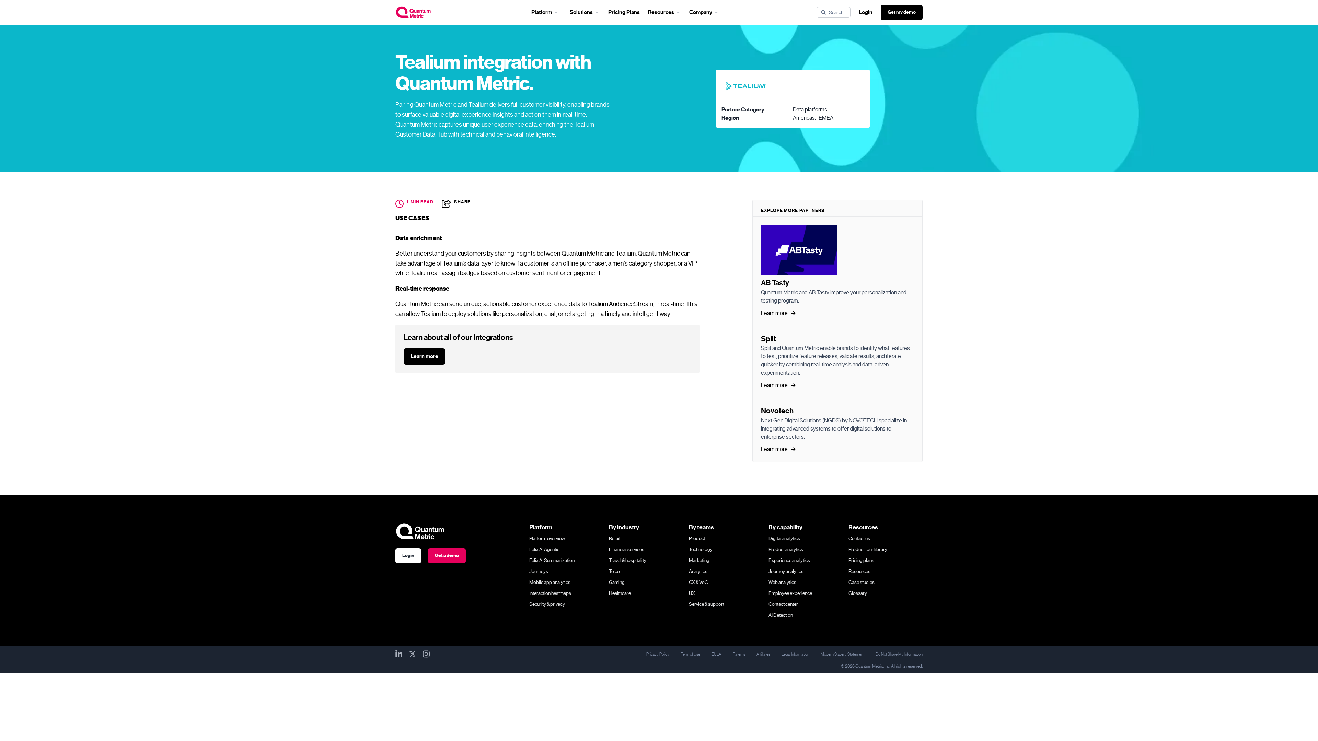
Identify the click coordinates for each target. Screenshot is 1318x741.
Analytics (698, 571)
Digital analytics (784, 538)
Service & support (706, 604)
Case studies (861, 582)
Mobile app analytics (549, 582)
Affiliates (763, 654)
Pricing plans (861, 560)
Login (865, 12)
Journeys (538, 571)
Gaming (617, 582)
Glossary (857, 593)
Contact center (783, 604)
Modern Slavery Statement (842, 654)
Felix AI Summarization (552, 560)
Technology (701, 549)
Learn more (424, 356)
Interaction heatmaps (550, 593)
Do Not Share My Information (899, 654)
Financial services (626, 549)
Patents (739, 654)
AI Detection (780, 615)
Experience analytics (789, 560)
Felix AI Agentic (544, 549)
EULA (716, 654)
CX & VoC (698, 582)
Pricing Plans (624, 12)
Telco (614, 571)
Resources (859, 571)
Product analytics (785, 549)
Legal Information (795, 654)
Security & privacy (547, 604)
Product (697, 538)
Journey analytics (785, 571)
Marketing (699, 560)
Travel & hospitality (627, 560)
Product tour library (867, 549)
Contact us (859, 538)
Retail (614, 538)
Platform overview (547, 538)
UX (692, 593)
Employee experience (790, 593)
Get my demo (902, 12)
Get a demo (447, 555)
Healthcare (620, 593)
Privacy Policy (657, 654)
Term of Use (690, 654)
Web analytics (782, 582)
